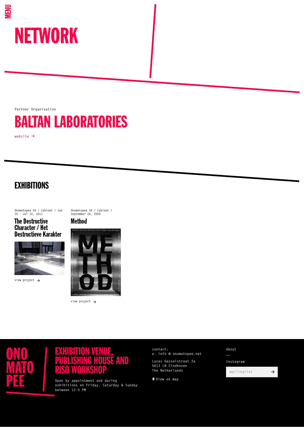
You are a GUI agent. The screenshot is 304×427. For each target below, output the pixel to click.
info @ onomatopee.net (180, 354)
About (231, 349)
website (21, 136)
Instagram (235, 362)
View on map (167, 379)
